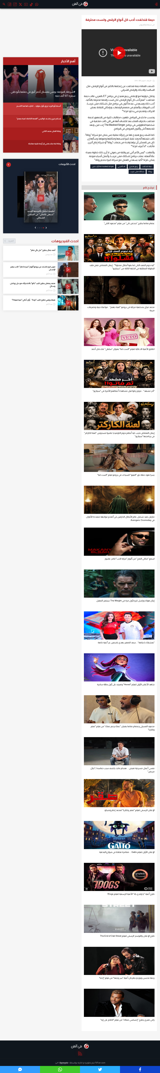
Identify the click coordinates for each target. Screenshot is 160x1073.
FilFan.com (100, 1062)
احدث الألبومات (67, 164)
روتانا (150, 171)
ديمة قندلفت (147, 166)
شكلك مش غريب (137, 171)
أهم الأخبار (68, 61)
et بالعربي (121, 166)
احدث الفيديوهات (43, 241)
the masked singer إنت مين (103, 166)
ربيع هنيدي (133, 166)
